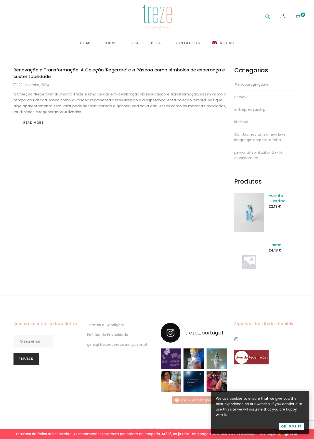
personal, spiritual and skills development (258, 155)
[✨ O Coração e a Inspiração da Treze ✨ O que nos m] (193, 358)
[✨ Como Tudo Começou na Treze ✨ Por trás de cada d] (171, 381)
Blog (156, 42)
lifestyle (241, 122)
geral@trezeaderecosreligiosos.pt (117, 344)
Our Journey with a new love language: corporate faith (260, 137)
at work (241, 96)
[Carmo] (249, 244)
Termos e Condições (106, 324)
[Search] (267, 17)
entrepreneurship (250, 109)
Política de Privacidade (107, 334)
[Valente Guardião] (249, 195)
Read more (33, 122)
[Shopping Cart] (298, 17)
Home (86, 42)
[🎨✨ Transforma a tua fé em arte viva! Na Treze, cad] (217, 381)
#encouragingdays (251, 84)
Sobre (110, 42)
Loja (134, 42)
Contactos (187, 42)
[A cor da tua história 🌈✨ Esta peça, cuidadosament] (217, 358)
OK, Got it (291, 426)
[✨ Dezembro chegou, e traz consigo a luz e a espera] (171, 358)
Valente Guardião (277, 198)
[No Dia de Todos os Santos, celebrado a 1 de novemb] (193, 381)
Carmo (275, 244)
